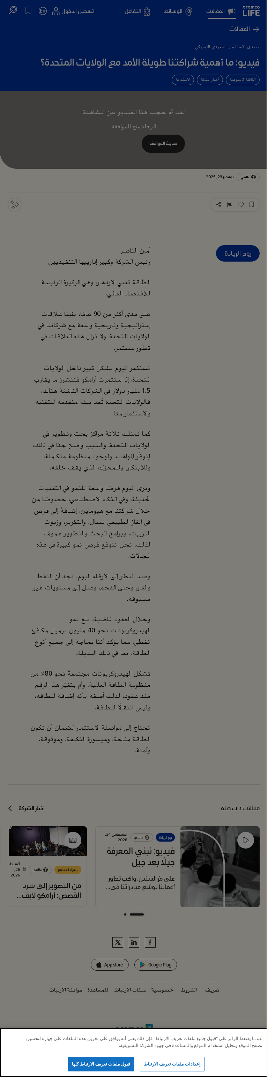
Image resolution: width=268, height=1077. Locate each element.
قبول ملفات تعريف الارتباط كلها (101, 1064)
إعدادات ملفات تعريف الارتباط (172, 1064)
